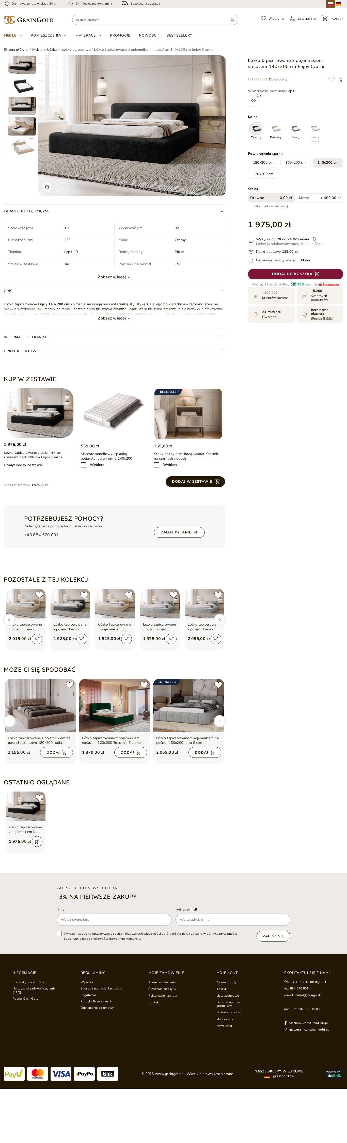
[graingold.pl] (28, 20)
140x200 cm (328, 162)
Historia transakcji (229, 1012)
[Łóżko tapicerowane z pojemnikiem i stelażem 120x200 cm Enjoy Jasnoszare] (160, 603)
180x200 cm (263, 162)
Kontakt (154, 1002)
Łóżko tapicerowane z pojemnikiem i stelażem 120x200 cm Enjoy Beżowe (114, 626)
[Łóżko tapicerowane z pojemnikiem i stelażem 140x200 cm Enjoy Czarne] (40, 413)
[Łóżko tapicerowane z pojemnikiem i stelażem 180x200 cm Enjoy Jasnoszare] (204, 603)
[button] (195, 481)
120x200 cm (263, 174)
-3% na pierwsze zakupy (97, 897)
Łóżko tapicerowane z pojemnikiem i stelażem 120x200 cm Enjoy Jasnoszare (159, 626)
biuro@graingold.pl (309, 995)
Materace (85, 35)
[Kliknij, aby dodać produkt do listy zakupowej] (331, 79)
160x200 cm (295, 162)
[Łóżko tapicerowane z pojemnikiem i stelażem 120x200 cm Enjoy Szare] (70, 603)
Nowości (148, 35)
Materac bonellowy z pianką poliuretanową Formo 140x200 (106, 456)
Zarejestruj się (226, 982)
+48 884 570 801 (41, 535)
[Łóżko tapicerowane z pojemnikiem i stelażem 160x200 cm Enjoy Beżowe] (25, 603)
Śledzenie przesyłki (162, 989)
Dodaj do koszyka (292, 274)
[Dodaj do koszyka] (37, 639)
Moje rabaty (224, 1019)
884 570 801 (299, 988)
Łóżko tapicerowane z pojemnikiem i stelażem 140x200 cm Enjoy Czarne (25, 829)
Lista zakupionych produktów (229, 1004)
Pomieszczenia (46, 35)
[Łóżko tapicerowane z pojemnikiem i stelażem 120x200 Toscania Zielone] (114, 705)
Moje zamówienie (166, 973)
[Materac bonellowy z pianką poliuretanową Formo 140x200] (115, 414)
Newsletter (224, 1026)
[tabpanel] (22, 64)
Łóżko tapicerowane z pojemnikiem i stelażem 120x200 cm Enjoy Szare (70, 626)
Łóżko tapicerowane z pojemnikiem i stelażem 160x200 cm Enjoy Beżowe (25, 626)
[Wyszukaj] (232, 20)
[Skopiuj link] (340, 79)
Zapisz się (273, 936)
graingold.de (283, 1076)
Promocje (120, 35)
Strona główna (16, 49)
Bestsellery (179, 35)
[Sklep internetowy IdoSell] (333, 1074)
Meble (10, 35)
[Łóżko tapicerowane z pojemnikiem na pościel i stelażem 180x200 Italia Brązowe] (40, 705)
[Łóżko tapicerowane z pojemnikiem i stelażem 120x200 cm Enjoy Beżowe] (115, 603)
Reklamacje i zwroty (162, 995)
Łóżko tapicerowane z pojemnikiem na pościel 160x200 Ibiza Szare (187, 740)
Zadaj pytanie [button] (176, 532)
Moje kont (227, 973)
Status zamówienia (162, 982)
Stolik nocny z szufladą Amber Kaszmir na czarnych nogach (186, 456)
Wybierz (97, 464)
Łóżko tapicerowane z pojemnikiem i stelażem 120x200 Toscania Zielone (111, 740)
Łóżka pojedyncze (76, 49)
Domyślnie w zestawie (23, 465)
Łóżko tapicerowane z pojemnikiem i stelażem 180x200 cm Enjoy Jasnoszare (204, 626)
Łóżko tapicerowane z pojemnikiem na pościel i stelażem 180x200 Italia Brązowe (39, 740)
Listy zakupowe (227, 995)
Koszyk (221, 989)
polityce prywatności (222, 934)
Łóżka (52, 49)
